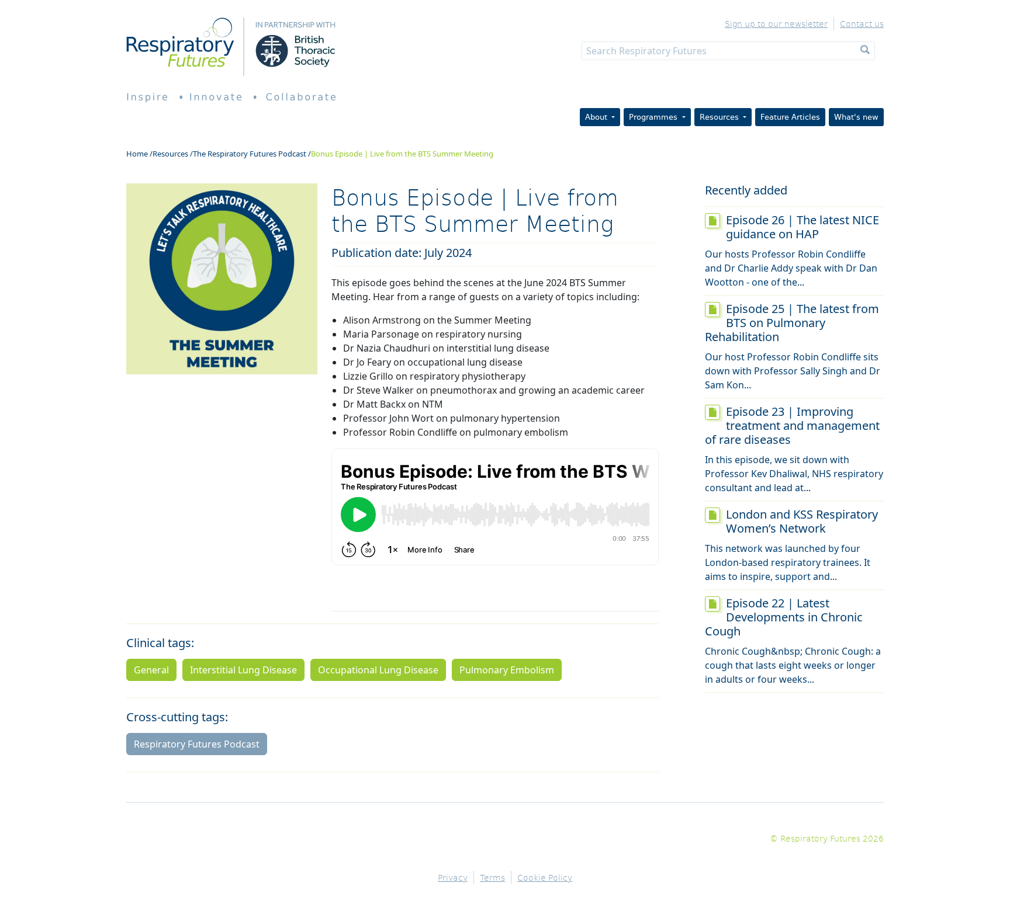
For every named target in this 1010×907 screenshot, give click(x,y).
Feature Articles (790, 117)
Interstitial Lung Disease (243, 669)
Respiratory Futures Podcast (197, 744)
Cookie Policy (544, 877)
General (151, 669)
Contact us (862, 23)
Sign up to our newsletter (776, 23)
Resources (170, 153)
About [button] (597, 117)
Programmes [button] (654, 117)
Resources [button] (720, 117)
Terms (492, 877)
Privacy (453, 877)
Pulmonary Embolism (506, 669)
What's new (856, 117)
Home (137, 153)
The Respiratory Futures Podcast (249, 153)
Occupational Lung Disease (378, 669)
